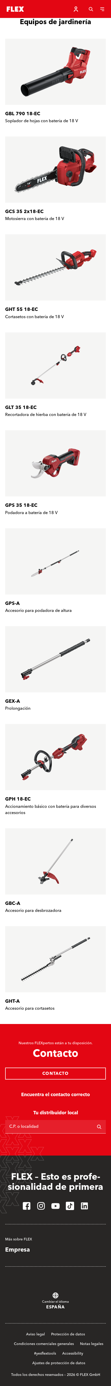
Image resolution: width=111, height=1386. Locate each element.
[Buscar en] (99, 1127)
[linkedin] (84, 1206)
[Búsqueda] (91, 9)
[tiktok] (70, 1206)
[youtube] (55, 1206)
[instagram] (41, 1206)
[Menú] (102, 9)
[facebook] (26, 1206)
